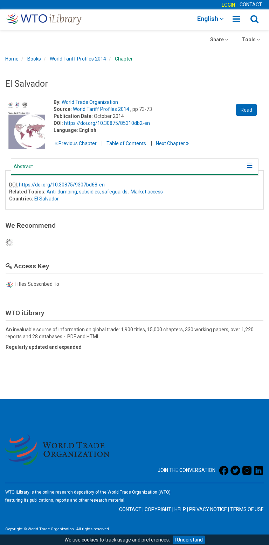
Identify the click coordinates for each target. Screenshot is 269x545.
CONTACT (251, 4)
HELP (180, 509)
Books (34, 59)
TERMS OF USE (247, 509)
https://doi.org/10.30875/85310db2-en (107, 123)
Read (246, 110)
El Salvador (46, 198)
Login (228, 5)
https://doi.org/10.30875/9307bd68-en (62, 184)
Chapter (124, 59)
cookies (90, 540)
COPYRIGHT (158, 509)
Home (12, 59)
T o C (126, 143)
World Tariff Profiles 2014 (78, 59)
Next (171, 143)
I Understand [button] (189, 540)
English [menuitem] (208, 18)
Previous (77, 143)
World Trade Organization (90, 102)
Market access (147, 191)
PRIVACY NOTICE (208, 509)
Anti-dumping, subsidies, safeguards (87, 191)
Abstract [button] (23, 166)
